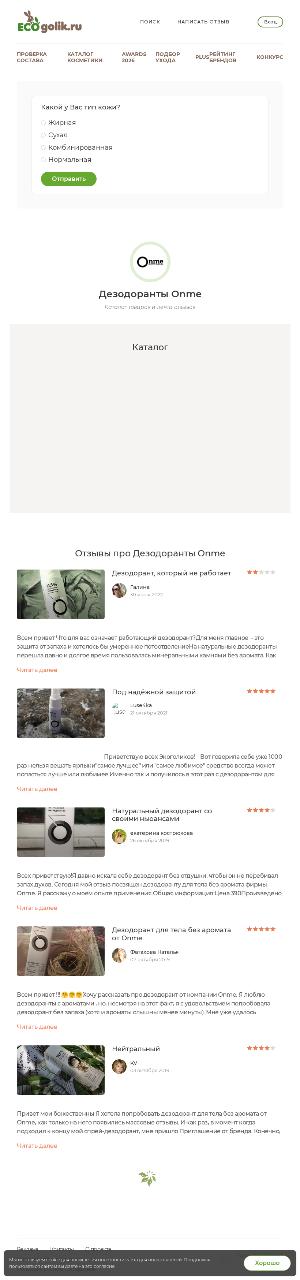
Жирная (62, 123)
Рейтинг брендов (222, 57)
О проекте (98, 1249)
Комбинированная (80, 147)
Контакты (62, 1249)
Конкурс (269, 57)
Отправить (69, 178)
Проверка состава (32, 57)
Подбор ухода (167, 57)
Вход (270, 22)
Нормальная (69, 160)
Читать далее (37, 670)
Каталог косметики (85, 57)
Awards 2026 (134, 57)
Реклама (27, 1249)
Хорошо (267, 1263)
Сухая (58, 135)
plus (202, 57)
